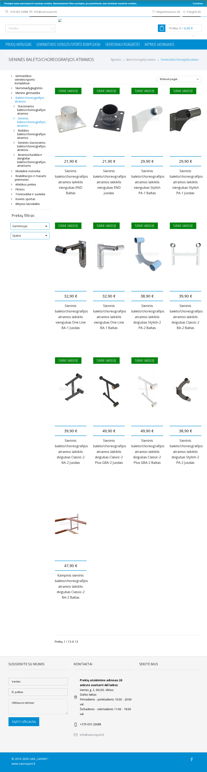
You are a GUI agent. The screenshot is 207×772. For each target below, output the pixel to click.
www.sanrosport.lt (23, 764)
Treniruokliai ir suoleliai (30, 194)
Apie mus (60, 54)
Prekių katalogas (18, 44)
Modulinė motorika (27, 171)
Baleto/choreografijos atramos (29, 99)
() (168, 12)
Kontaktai (79, 54)
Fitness (20, 189)
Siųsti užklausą (24, 721)
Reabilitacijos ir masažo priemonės (30, 177)
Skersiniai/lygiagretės (122, 44)
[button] (30, 226)
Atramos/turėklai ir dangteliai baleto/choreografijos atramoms (31, 160)
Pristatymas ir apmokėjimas (26, 54)
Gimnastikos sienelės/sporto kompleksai (68, 44)
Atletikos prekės (25, 184)
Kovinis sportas (25, 199)
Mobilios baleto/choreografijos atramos (31, 134)
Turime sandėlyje (68, 91)
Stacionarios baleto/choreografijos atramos (31, 109)
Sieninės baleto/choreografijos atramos (31, 122)
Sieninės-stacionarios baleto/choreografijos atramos (31, 146)
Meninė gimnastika (27, 93)
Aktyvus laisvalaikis (159, 44)
